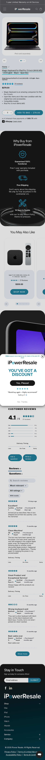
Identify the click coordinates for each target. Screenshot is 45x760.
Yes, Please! (22, 383)
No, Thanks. (22, 402)
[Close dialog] (42, 356)
